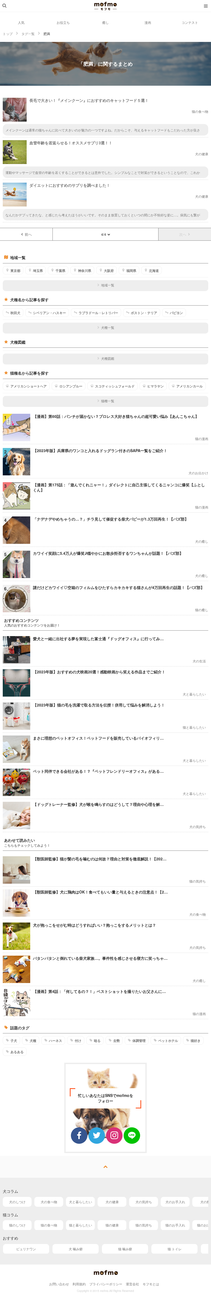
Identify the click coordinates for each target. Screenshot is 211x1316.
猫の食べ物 (49, 1225)
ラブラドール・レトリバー (98, 312)
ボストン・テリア (144, 312)
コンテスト (190, 22)
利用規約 (79, 1283)
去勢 (116, 1040)
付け (78, 1040)
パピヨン (176, 312)
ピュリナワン (26, 1248)
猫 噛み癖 (125, 1248)
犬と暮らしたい (80, 1201)
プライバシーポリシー (105, 1283)
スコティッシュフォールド (115, 386)
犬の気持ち (143, 1201)
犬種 (33, 1040)
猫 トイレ (175, 1248)
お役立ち (63, 22)
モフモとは (151, 1283)
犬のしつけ (17, 1201)
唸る (97, 1040)
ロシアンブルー (70, 386)
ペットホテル (168, 1040)
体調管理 (139, 1040)
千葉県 (60, 270)
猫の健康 (112, 1225)
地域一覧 (107, 285)
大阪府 (109, 270)
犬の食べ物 (49, 1201)
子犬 (13, 1040)
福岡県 (131, 270)
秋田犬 (15, 312)
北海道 (154, 270)
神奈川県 (84, 270)
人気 (21, 22)
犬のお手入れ (175, 1201)
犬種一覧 (107, 327)
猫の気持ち (143, 1225)
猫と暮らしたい (80, 1225)
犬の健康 (112, 1201)
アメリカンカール (189, 386)
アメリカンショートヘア (28, 386)
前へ (28, 234)
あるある (17, 1051)
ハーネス (55, 1040)
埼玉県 (38, 270)
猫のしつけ (17, 1225)
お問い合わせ (59, 1283)
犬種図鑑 (107, 358)
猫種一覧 (107, 400)
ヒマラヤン (155, 386)
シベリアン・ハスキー (49, 312)
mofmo (105, 6)
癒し (105, 22)
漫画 (148, 22)
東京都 (15, 270)
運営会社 (132, 1283)
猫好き (196, 1040)
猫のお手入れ (175, 1225)
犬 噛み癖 (76, 1248)
